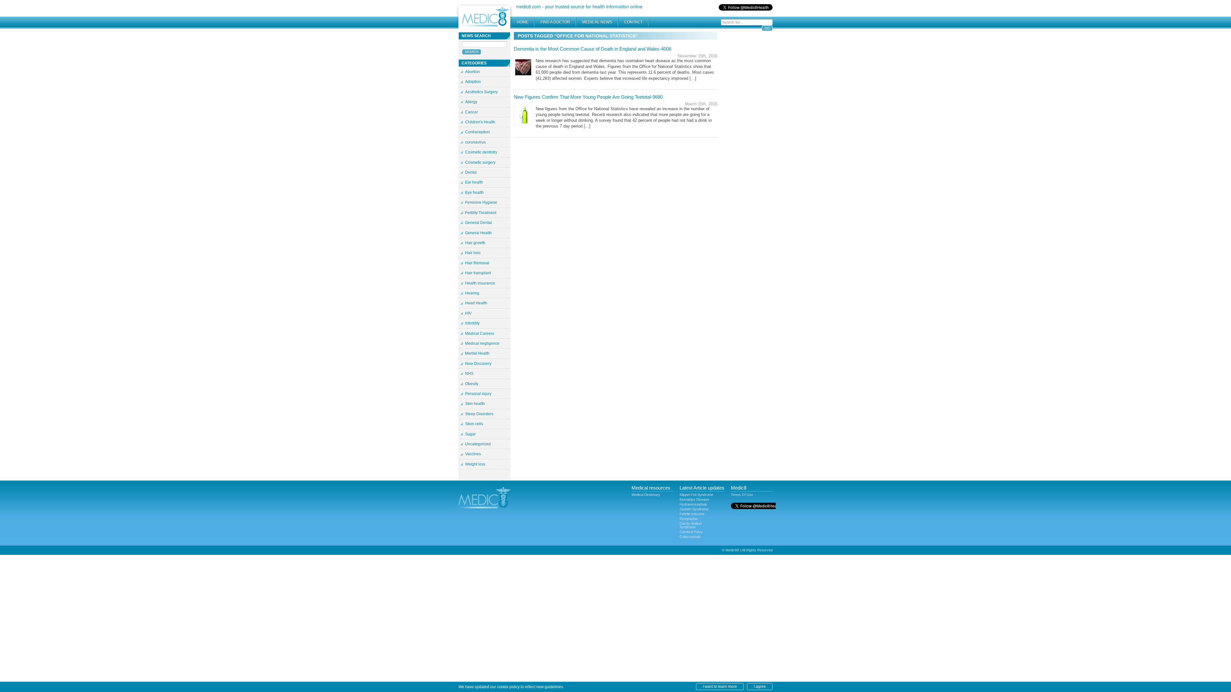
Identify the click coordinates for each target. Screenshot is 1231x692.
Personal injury (478, 393)
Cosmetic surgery (480, 162)
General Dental (478, 222)
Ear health (474, 182)
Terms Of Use (742, 495)
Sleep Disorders (479, 414)
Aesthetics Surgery (481, 92)
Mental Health (477, 353)
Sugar (470, 434)
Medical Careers (479, 333)
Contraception (477, 132)
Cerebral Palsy (691, 532)
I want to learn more (720, 686)
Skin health (475, 403)
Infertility (472, 323)
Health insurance (480, 283)
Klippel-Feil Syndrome (696, 495)
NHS (469, 373)
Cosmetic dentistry (481, 152)
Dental (471, 172)
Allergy (471, 102)
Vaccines (473, 454)
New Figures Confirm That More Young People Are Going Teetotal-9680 (588, 97)
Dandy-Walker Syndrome (691, 525)
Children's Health (480, 122)
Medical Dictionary (646, 495)
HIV (468, 313)
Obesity (471, 384)
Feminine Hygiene (481, 202)
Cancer (471, 112)
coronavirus (475, 142)
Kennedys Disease (694, 499)
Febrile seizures (692, 514)
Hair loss (473, 253)
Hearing (472, 293)
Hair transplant (478, 273)
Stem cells (474, 424)
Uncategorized (478, 444)
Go (767, 28)
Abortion (472, 72)
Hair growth (475, 243)
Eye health (474, 192)
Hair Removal (477, 263)
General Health (478, 233)
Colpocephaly (690, 537)
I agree (760, 686)
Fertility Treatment (480, 212)
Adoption (473, 81)
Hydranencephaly (693, 504)
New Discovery (478, 363)
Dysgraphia (689, 519)
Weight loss (475, 464)
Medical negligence (482, 343)
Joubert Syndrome (694, 509)
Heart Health (476, 303)
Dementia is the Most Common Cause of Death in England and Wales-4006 (592, 49)
